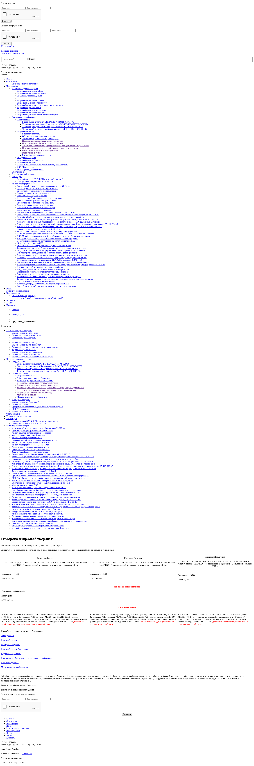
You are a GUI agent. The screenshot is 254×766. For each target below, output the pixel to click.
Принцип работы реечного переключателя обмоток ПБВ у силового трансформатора (55, 234)
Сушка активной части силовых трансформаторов (39, 198)
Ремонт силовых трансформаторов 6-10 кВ (36, 200)
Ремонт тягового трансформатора (32, 196)
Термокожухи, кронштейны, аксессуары (40, 138)
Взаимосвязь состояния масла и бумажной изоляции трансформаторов (49, 276)
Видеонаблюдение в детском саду (32, 110)
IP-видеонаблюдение (26, 157)
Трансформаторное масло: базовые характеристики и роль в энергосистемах (51, 248)
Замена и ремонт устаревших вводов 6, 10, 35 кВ (39, 229)
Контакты (10, 305)
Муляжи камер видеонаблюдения (37, 155)
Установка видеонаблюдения (25, 88)
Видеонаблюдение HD (27, 162)
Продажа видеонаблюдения (24, 117)
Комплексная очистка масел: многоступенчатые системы (43, 272)
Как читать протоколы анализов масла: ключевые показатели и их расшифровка (53, 262)
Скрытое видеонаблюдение (29, 96)
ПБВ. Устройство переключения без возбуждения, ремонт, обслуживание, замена (53, 236)
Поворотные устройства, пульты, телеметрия (42, 141)
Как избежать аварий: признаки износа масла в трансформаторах (46, 286)
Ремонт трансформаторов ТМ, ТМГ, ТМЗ (35, 203)
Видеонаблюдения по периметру (32, 103)
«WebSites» (27, 754)
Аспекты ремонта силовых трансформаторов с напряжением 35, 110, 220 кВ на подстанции (58, 222)
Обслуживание (18, 172)
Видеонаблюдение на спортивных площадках (37, 115)
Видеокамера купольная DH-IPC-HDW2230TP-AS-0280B (48, 122)
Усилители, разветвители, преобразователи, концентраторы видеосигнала (55, 146)
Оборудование (23, 119)
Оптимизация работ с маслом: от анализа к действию (41, 267)
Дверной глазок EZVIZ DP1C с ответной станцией (40, 179)
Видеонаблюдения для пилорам (31, 112)
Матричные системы (31, 153)
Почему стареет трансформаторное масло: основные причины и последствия (52, 255)
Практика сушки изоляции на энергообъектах (37, 281)
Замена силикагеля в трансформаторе (34, 193)
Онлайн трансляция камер (23, 295)
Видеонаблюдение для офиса (30, 91)
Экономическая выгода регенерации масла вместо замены (43, 274)
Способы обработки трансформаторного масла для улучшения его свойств (50, 217)
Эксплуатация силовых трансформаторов (36, 205)
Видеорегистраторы (31, 134)
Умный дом (17, 176)
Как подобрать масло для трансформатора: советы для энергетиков (47, 253)
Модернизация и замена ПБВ (30, 243)
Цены (9, 288)
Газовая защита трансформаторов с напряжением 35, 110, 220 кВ (46, 212)
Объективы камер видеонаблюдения (38, 136)
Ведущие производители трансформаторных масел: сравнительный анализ (51, 250)
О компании (11, 81)
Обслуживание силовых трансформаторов (36, 207)
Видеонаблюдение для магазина (31, 93)
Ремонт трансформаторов (23, 184)
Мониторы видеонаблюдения (30, 169)
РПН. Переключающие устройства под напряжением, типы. (44, 245)
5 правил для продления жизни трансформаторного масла (43, 284)
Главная (9, 79)
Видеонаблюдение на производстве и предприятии (40, 105)
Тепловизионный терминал (24, 174)
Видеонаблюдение (25, 131)
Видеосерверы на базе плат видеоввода (40, 150)
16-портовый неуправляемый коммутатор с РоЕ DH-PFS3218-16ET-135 (54, 129)
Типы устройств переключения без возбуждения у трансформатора (47, 231)
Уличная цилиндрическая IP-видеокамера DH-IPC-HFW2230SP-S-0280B (55, 124)
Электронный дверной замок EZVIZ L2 (35, 181)
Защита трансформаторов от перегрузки (35, 210)
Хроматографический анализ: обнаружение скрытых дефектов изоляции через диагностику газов (61, 265)
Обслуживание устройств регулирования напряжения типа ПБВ (46, 241)
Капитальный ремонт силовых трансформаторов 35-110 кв (43, 186)
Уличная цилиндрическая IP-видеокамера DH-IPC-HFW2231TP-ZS (52, 126)
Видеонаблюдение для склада (30, 100)
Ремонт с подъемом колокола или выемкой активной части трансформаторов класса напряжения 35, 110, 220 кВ (68, 224)
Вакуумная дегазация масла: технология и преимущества (43, 269)
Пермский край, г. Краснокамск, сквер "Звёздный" (40, 298)
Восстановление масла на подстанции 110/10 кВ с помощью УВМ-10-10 (49, 260)
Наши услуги (12, 86)
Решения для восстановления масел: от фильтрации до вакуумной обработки (52, 257)
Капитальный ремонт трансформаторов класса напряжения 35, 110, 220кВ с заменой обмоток (59, 226)
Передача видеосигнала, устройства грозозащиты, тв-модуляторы (51, 148)
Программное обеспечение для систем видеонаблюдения (42, 165)
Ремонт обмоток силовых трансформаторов (36, 191)
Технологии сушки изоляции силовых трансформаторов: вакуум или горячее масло (55, 279)
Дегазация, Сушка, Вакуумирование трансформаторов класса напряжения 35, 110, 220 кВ (57, 219)
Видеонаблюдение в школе (29, 107)
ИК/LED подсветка (25, 167)
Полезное (10, 300)
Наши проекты (13, 293)
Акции (9, 303)
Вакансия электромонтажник (25, 84)
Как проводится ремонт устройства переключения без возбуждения (47, 238)
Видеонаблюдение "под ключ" (30, 160)
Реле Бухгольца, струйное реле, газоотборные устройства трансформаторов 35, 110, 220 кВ (58, 215)
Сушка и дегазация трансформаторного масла (37, 188)
